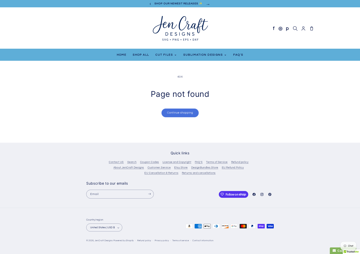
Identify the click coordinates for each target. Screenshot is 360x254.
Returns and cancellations (199, 173)
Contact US (116, 162)
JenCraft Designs (104, 241)
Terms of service (180, 241)
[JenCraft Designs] (180, 28)
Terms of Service (217, 162)
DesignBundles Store (204, 167)
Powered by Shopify (123, 241)
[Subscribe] (149, 194)
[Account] (303, 28)
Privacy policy (162, 241)
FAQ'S (238, 54)
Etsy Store (181, 167)
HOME (122, 54)
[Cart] (311, 28)
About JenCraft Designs (128, 167)
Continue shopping (180, 112)
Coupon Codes (149, 162)
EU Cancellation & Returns (161, 173)
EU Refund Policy (233, 167)
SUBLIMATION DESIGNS (205, 54)
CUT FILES (166, 54)
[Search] (295, 28)
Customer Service (159, 167)
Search (132, 162)
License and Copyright (177, 162)
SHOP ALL (141, 54)
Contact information (202, 241)
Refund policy (240, 162)
